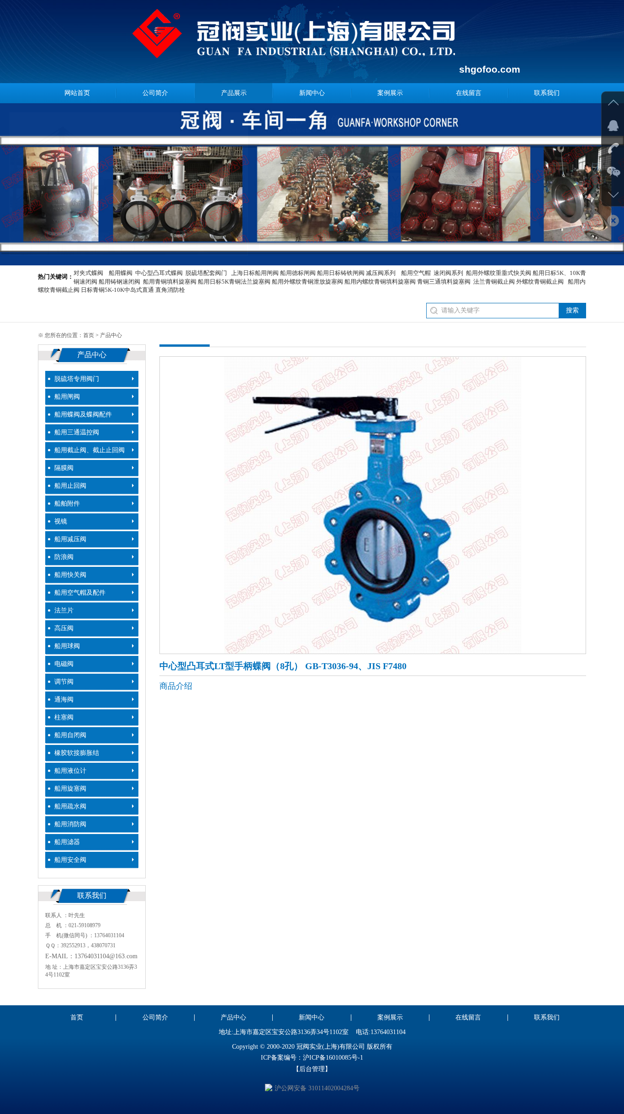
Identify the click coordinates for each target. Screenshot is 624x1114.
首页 (88, 335)
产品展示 (234, 93)
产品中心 (233, 1017)
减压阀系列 (381, 272)
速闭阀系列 (448, 272)
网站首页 (77, 93)
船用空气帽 (416, 272)
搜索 (572, 310)
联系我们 (547, 93)
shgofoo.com (489, 69)
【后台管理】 (312, 1069)
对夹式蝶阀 (88, 272)
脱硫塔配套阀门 (206, 272)
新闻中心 (312, 93)
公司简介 (155, 93)
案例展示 (390, 93)
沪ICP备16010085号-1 (333, 1057)
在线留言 (468, 93)
